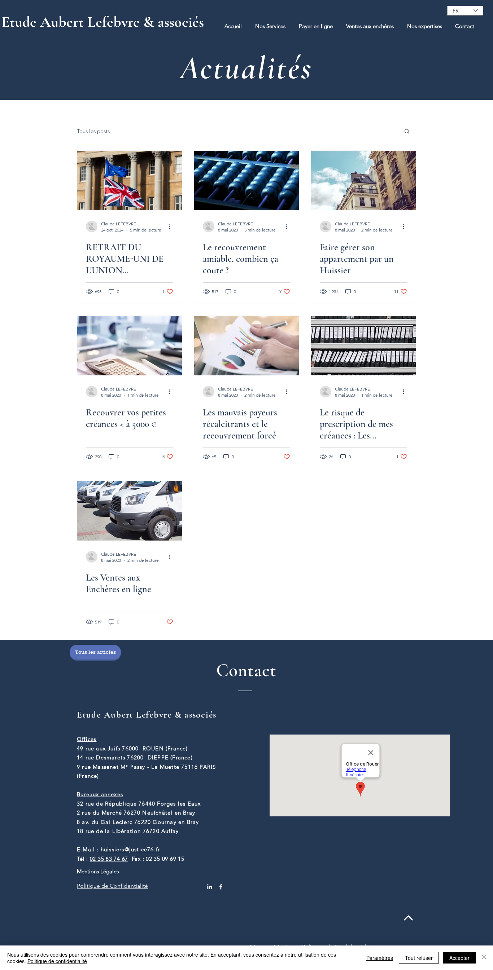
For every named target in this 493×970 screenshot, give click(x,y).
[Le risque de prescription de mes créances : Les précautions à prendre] (363, 345)
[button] (270, 26)
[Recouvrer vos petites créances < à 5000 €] (129, 345)
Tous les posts (93, 131)
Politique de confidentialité (57, 961)
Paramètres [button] (379, 957)
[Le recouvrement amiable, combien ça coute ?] (246, 180)
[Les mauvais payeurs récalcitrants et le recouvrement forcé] (246, 345)
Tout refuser (419, 957)
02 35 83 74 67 (109, 858)
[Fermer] (484, 957)
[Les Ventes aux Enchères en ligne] (129, 511)
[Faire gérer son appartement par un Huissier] (363, 180)
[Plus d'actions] (172, 226)
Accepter (459, 957)
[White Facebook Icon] (220, 886)
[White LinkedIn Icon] (209, 886)
